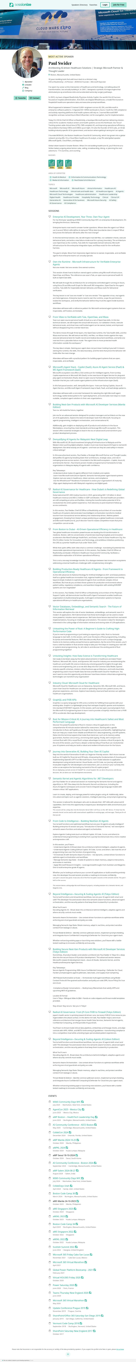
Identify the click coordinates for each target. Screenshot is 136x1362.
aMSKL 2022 (59, 1239)
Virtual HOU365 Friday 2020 (66, 1277)
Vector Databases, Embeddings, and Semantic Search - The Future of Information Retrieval (87, 608)
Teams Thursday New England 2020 (70, 1293)
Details (31, 1360)
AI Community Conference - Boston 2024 (73, 1163)
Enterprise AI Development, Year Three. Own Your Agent (81, 216)
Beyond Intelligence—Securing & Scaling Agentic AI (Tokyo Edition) (86, 894)
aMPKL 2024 (59, 1147)
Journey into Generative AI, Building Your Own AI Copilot (81, 751)
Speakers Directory (80, 5)
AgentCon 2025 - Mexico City (67, 1109)
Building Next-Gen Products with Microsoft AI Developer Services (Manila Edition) (89, 406)
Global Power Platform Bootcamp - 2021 (73, 1270)
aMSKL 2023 (59, 1216)
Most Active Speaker (61, 56)
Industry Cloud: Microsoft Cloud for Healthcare (76, 682)
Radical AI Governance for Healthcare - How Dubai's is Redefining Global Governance (89, 490)
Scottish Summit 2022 (63, 1247)
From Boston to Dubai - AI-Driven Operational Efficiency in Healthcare (87, 529)
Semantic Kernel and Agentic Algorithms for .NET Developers (83, 778)
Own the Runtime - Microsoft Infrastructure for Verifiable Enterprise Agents (86, 263)
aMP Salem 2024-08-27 (64, 1170)
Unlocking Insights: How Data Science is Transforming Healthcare (85, 655)
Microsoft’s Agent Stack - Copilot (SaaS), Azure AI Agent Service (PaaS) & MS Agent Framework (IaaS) (88, 368)
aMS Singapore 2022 (63, 1231)
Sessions (53, 211)
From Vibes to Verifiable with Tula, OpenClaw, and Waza (80, 317)
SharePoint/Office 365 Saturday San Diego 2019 (76, 1315)
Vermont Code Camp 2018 (66, 1323)
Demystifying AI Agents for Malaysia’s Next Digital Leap (80, 439)
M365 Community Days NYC (67, 1102)
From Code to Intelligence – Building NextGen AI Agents (80, 820)
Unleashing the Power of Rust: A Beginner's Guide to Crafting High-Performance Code (86, 630)
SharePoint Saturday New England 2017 (72, 1331)
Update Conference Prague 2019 (69, 1308)
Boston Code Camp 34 (64, 1224)
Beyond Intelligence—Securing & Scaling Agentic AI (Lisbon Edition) (86, 1039)
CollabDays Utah (61, 1186)
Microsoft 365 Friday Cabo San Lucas (71, 1254)
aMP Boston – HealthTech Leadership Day (73, 1117)
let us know (120, 1349)
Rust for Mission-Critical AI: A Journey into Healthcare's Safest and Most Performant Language (88, 720)
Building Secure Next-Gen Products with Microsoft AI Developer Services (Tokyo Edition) (89, 950)
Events (52, 1096)
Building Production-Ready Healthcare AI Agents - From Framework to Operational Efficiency (88, 570)
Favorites (93, 5)
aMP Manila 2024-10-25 (64, 1140)
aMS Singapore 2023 (63, 1208)
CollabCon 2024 (60, 1132)
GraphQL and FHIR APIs (64, 699)
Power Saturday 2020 (63, 1285)
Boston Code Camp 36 (64, 1193)
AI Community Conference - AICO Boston (73, 1124)
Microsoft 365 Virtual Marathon (68, 1262)
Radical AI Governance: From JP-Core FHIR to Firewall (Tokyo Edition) (87, 1012)
